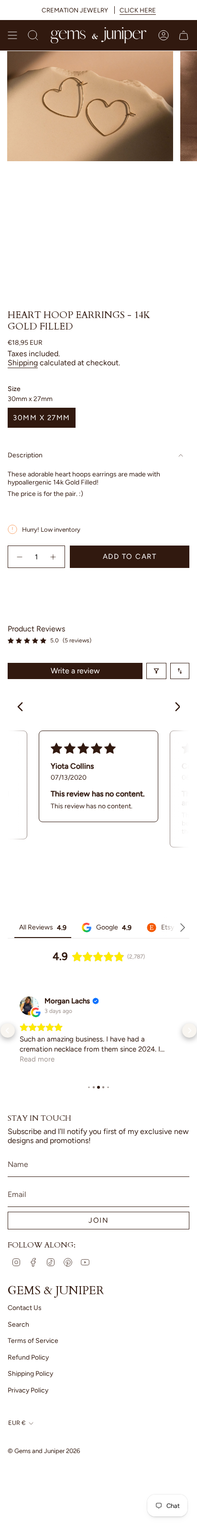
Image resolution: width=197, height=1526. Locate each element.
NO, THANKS (147, 804)
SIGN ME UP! (147, 790)
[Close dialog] (191, 733)
